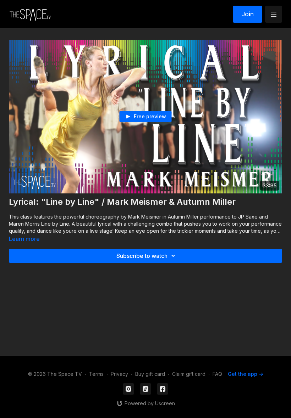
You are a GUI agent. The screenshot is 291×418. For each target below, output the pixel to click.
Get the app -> (245, 374)
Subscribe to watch (142, 255)
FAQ (217, 374)
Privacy (119, 374)
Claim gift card (188, 374)
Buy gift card (150, 374)
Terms (96, 374)
